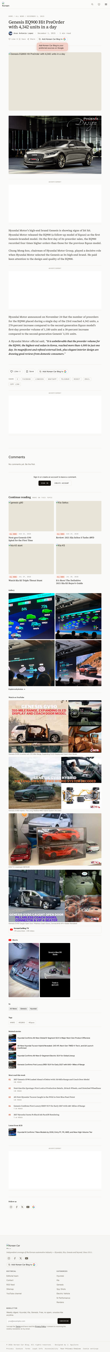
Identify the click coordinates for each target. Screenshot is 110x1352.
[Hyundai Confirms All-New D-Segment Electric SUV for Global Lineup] (32, 616)
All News (20, 16)
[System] (99, 4)
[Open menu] (106, 4)
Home (11, 16)
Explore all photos (17, 689)
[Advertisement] (55, 203)
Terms (18, 1326)
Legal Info (37, 1349)
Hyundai (33, 1009)
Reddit (77, 379)
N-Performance (63, 1298)
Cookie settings (90, 1349)
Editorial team (12, 1276)
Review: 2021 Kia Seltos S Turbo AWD (75, 537)
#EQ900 (22, 1022)
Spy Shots (61, 1289)
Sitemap (10, 1289)
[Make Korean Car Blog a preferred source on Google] (33, 1207)
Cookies (19, 1349)
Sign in (44, 483)
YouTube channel (13, 1293)
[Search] (92, 4)
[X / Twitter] (22, 1207)
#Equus (31, 1022)
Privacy (10, 1349)
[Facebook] (16, 1207)
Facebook (26, 379)
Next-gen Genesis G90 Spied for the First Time (21, 539)
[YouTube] (27, 1207)
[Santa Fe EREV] (78, 663)
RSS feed (10, 1284)
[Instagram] (11, 1207)
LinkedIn (39, 379)
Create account (61, 483)
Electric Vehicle (63, 1293)
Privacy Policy (40, 1326)
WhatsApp (52, 379)
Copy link (14, 384)
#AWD (12, 1022)
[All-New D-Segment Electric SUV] (78, 616)
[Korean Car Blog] (45, 4)
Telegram (65, 379)
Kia (58, 1280)
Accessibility (51, 1349)
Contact (9, 1280)
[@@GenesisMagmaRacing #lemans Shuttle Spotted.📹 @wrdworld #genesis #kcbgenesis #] (55, 970)
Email (87, 379)
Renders (60, 1302)
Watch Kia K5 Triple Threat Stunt (25, 580)
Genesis (23, 1009)
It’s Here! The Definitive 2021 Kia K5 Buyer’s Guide (69, 582)
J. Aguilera (72, 1345)
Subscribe (64, 1321)
